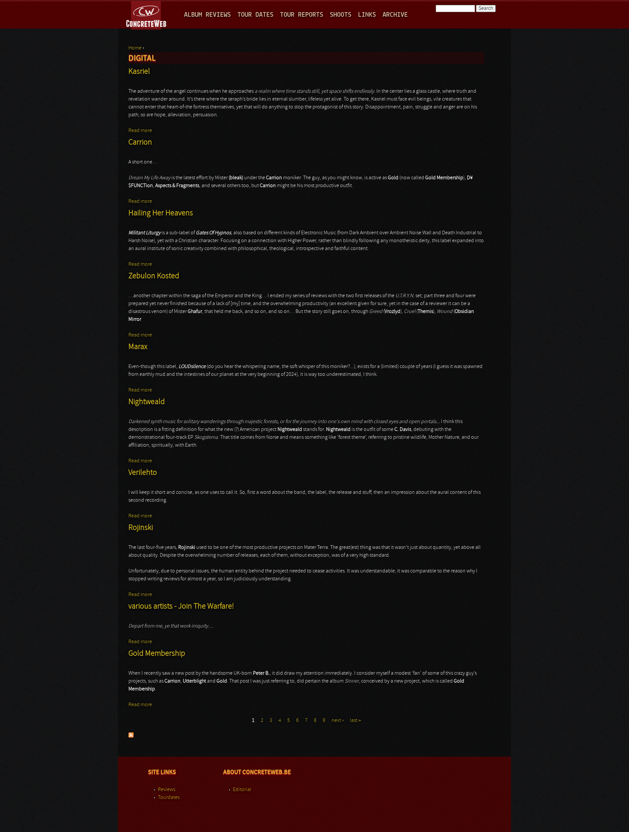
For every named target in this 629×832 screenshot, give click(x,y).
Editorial (242, 789)
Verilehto (142, 473)
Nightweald (146, 402)
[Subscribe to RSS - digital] (131, 736)
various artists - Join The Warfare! (181, 606)
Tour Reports (301, 14)
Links (367, 14)
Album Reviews (207, 14)
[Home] (146, 14)
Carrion (140, 142)
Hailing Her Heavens (160, 213)
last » (355, 720)
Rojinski (140, 528)
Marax (137, 347)
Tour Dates (256, 14)
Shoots (341, 14)
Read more (140, 130)
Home (135, 48)
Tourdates (169, 797)
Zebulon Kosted (153, 276)
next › (338, 720)
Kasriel (139, 72)
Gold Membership (156, 654)
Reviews (166, 789)
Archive (395, 14)
